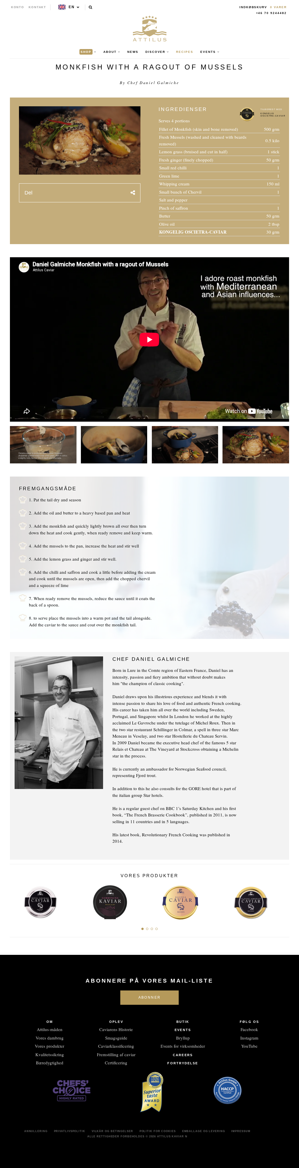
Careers (183, 1055)
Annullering (36, 1131)
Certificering (116, 1063)
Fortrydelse (182, 1063)
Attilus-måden (49, 1029)
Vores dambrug (50, 1038)
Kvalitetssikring (49, 1054)
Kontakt (37, 7)
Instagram (249, 1038)
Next (282, 900)
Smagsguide (116, 1038)
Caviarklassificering (116, 1046)
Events (183, 1030)
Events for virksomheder (183, 1046)
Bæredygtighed (49, 1063)
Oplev (116, 1021)
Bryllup (183, 1038)
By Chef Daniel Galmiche (149, 82)
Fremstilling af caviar (116, 1054)
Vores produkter (49, 1046)
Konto (18, 7)
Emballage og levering (203, 1131)
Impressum (240, 1131)
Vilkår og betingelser (112, 1131)
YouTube (249, 1046)
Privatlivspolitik (69, 1131)
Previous (16, 900)
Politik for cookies (158, 1131)
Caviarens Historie (116, 1029)
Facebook (249, 1029)
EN (72, 7)
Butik (183, 1021)
